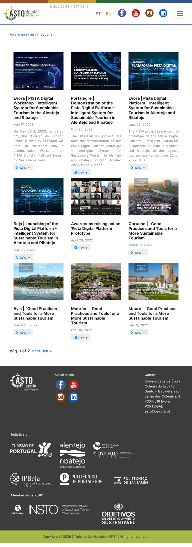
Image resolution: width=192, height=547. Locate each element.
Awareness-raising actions (31, 34)
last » (47, 350)
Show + (23, 167)
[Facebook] (123, 12)
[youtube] (136, 12)
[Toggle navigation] (180, 14)
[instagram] (150, 12)
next (36, 350)
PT (98, 13)
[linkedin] (163, 12)
